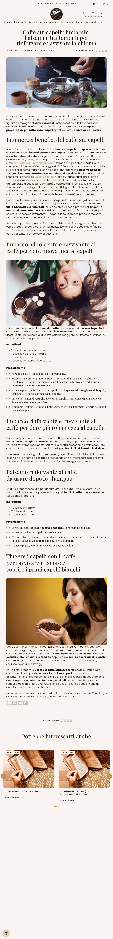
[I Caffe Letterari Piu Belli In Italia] (84, 769)
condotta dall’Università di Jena (33, 163)
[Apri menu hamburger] (12, 14)
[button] (3, 776)
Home (9, 22)
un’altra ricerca (44, 177)
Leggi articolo (11, 797)
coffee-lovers (12, 752)
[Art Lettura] (28, 769)
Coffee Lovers (13, 50)
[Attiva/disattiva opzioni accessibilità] (6, 933)
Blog (16, 22)
